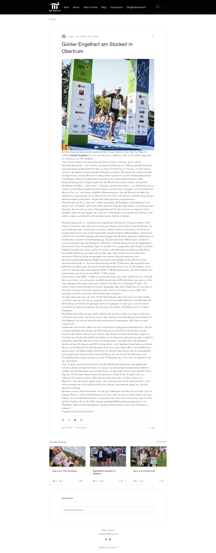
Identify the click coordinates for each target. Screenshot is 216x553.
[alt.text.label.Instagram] (110, 539)
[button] (136, 7)
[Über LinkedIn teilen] (75, 420)
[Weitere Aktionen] (152, 36)
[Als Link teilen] (81, 420)
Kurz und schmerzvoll (144, 471)
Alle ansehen (162, 442)
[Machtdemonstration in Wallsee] (108, 456)
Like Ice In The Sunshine (64, 471)
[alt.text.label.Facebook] (106, 539)
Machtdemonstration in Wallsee (104, 472)
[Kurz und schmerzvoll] (148, 456)
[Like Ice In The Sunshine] (67, 456)
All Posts (52, 19)
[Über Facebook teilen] (63, 420)
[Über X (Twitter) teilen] (69, 420)
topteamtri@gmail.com (108, 534)
